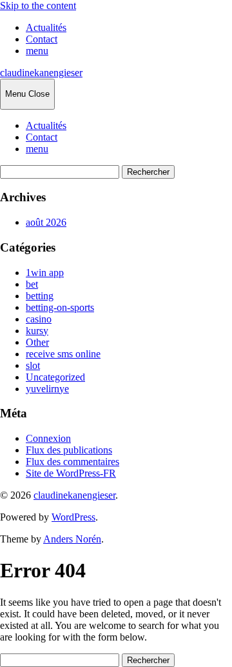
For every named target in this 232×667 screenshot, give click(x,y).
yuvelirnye (47, 388)
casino (39, 319)
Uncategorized (55, 377)
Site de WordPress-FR (71, 473)
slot (33, 365)
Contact (41, 39)
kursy (37, 330)
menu (37, 50)
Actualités (46, 27)
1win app (45, 272)
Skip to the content (38, 5)
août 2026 (46, 222)
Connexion (48, 438)
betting (39, 295)
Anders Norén (72, 538)
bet (32, 284)
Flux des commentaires (72, 461)
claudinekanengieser (41, 72)
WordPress (73, 517)
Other (37, 342)
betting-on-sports (60, 307)
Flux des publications (69, 449)
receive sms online (63, 353)
